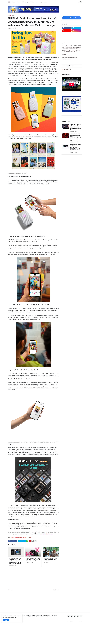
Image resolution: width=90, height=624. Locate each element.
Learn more (13, 617)
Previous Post (12, 589)
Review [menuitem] (32, 2)
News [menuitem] (18, 2)
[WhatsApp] (27, 541)
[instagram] (76, 30)
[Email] (33, 541)
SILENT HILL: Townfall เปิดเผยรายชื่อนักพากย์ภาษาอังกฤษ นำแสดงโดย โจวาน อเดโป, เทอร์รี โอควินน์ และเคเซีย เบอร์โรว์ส (75, 137)
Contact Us (79, 622)
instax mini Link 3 (23, 537)
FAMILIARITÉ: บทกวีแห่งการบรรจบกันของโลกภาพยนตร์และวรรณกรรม (50, 560)
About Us (73, 622)
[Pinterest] (30, 541)
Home (9, 15)
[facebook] (67, 28)
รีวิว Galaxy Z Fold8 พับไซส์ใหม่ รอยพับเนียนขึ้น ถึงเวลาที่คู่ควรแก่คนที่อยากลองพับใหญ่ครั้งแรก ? (75, 127)
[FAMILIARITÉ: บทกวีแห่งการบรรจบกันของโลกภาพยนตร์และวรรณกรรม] (51, 552)
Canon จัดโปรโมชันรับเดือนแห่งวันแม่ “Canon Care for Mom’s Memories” (33, 560)
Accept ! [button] (6, 620)
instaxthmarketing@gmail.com (44, 534)
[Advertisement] (42, 578)
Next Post (56, 589)
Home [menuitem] (13, 2)
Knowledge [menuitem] (26, 2)
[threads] (81, 616)
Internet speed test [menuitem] (41, 2)
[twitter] (76, 28)
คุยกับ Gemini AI (71, 18)
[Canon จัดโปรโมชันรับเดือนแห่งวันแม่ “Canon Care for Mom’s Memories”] (33, 552)
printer (29, 537)
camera (13, 15)
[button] (78, 2)
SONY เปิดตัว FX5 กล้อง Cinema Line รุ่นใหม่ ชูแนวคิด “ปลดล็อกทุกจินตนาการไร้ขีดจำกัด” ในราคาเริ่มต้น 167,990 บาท (15, 561)
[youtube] (67, 30)
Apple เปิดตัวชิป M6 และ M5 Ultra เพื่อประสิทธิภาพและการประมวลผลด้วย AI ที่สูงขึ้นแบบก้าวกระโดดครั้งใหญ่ (75, 148)
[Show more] (35, 541)
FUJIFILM (17, 537)
